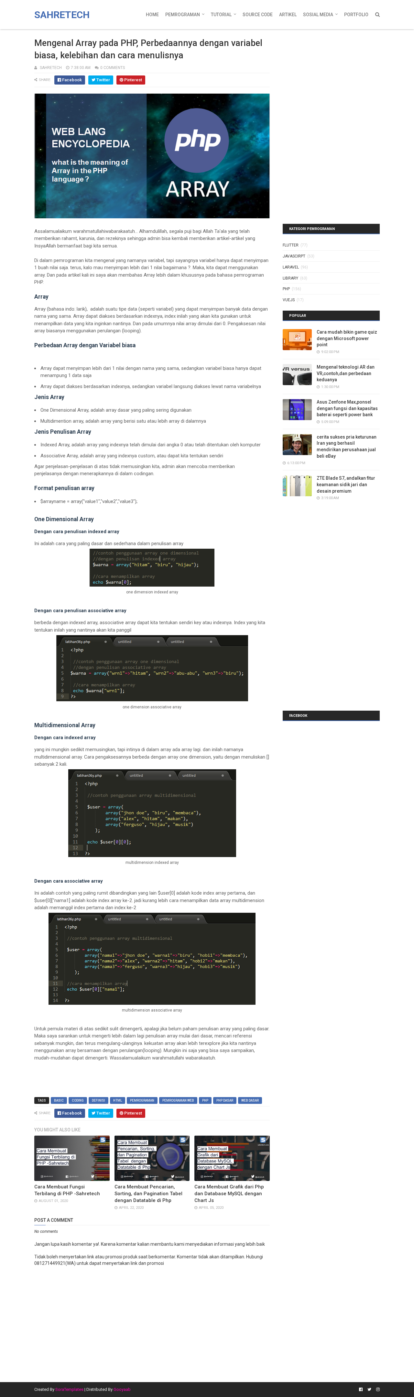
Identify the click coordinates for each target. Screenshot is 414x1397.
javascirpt (294, 256)
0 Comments (112, 67)
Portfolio (356, 14)
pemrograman (142, 1100)
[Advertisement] (323, 72)
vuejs (289, 300)
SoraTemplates (69, 1389)
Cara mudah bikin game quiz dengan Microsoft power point (347, 338)
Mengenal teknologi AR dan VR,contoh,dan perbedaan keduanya (346, 373)
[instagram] (377, 1389)
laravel (291, 267)
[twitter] (369, 1389)
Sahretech (62, 14)
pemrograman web (178, 1100)
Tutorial (221, 14)
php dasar (224, 1100)
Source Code (258, 14)
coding (78, 1100)
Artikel (288, 14)
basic (59, 1100)
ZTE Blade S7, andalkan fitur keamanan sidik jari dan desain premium (346, 484)
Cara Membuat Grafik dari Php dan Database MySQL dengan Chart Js (229, 1193)
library (290, 278)
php (205, 1100)
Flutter (291, 245)
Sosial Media (318, 14)
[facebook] (360, 1389)
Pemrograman (182, 14)
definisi (98, 1100)
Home (152, 14)
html (117, 1100)
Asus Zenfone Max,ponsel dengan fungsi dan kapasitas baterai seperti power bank (347, 408)
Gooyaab (122, 1389)
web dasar (250, 1100)
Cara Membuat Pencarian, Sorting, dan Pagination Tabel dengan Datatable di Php (148, 1193)
